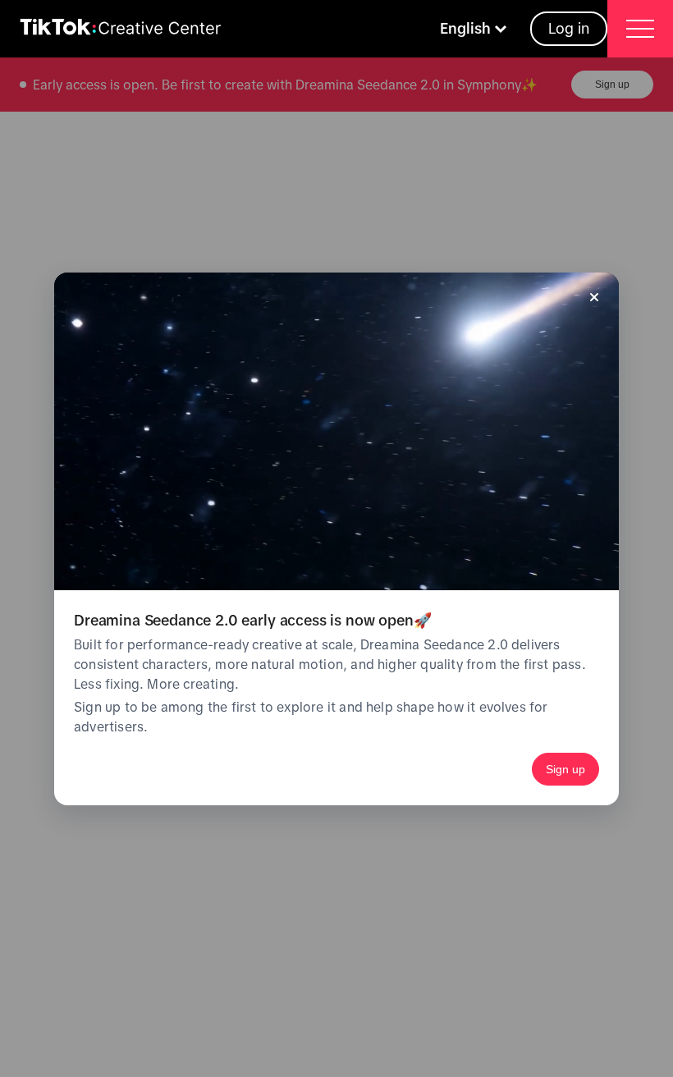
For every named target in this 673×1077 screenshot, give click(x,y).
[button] (475, 29)
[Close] (594, 297)
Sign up (565, 769)
